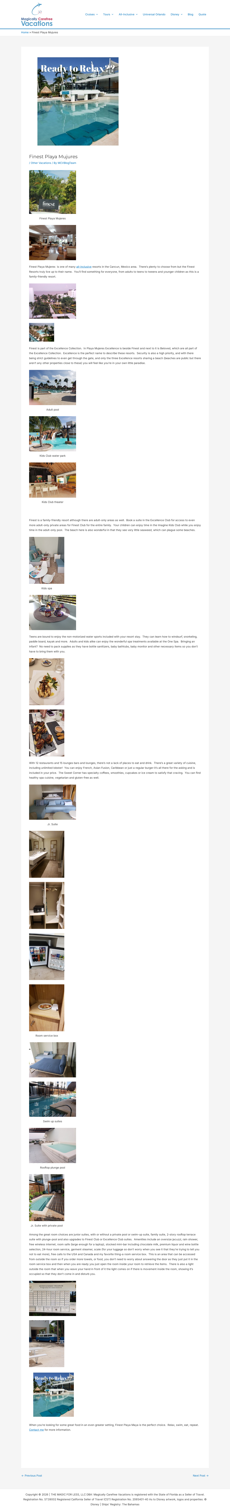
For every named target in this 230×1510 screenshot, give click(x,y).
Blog (190, 14)
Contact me (36, 1429)
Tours (106, 14)
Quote (202, 14)
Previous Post (31, 1475)
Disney (175, 14)
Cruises (90, 14)
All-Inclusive (126, 14)
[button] (96, 14)
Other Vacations (41, 162)
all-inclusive (84, 266)
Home (25, 32)
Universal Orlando (154, 14)
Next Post (201, 1475)
